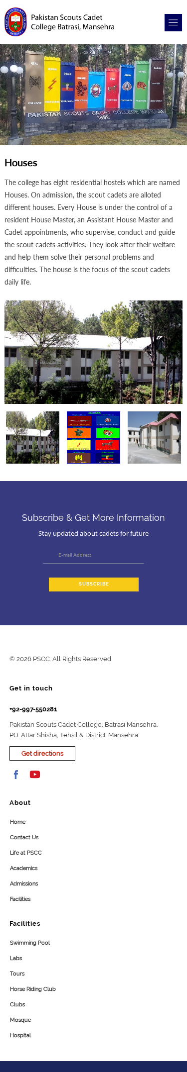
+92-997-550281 (33, 709)
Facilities (20, 899)
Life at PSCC (26, 853)
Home (17, 822)
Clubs (17, 1004)
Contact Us (24, 837)
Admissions (24, 883)
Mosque (20, 1020)
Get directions (42, 753)
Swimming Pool (30, 943)
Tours (17, 974)
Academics (23, 868)
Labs (16, 958)
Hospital (20, 1035)
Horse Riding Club (33, 989)
